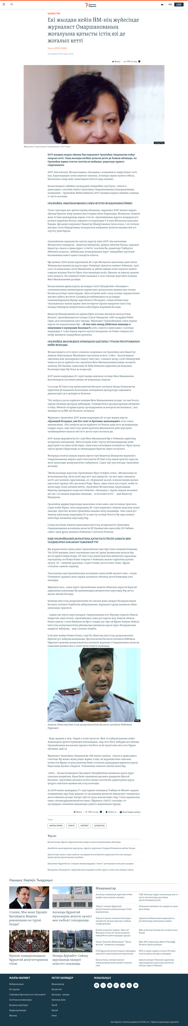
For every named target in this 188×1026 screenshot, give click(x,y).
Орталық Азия (59, 1000)
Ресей (54, 1005)
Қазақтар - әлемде (60, 995)
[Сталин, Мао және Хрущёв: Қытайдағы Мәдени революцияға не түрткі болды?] (29, 897)
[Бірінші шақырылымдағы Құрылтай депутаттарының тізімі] (29, 941)
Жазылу (13, 1015)
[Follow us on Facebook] (96, 985)
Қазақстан (57, 989)
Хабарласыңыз (16, 984)
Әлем (54, 1015)
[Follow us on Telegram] (122, 985)
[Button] (116, 61)
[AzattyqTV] (162, 5)
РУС (170, 5)
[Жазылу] (135, 985)
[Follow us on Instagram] (116, 985)
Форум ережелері (17, 1010)
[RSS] (129, 985)
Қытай (55, 1010)
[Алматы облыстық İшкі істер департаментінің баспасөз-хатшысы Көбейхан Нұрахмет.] (94, 721)
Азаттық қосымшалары (20, 1000)
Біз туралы (14, 989)
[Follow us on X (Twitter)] (103, 985)
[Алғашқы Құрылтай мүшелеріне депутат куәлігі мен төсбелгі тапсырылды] (72, 897)
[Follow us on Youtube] (109, 985)
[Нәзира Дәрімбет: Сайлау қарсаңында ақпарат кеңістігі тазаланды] (72, 941)
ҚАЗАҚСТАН (54, 13)
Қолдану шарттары (18, 1005)
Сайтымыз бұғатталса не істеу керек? (27, 995)
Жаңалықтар (58, 984)
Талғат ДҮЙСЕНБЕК (57, 48)
